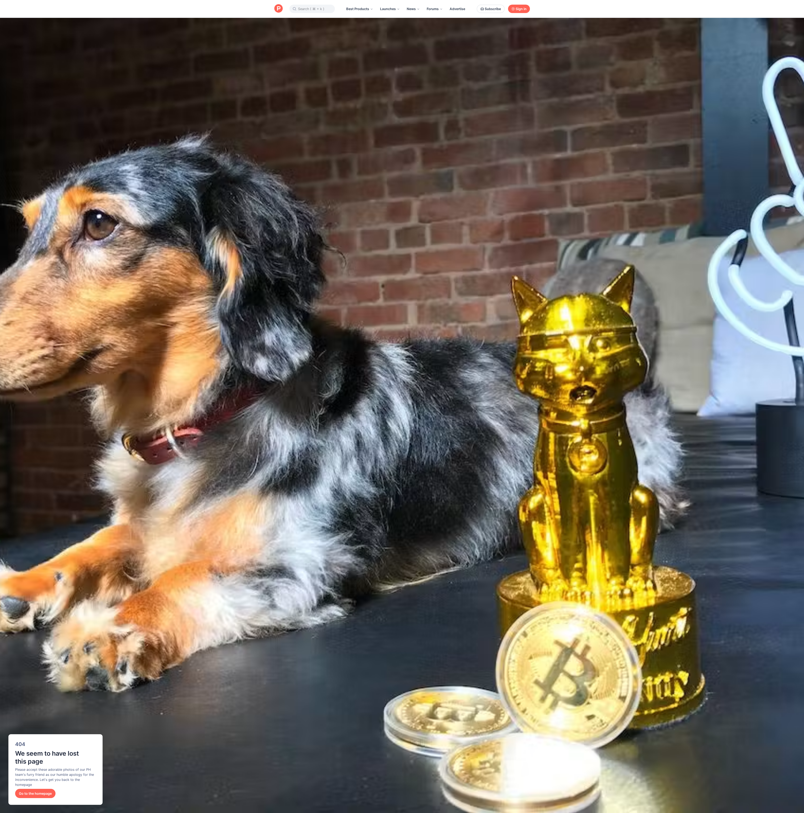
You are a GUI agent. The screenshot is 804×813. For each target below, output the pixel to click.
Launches (388, 9)
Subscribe (493, 9)
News (411, 9)
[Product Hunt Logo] (278, 8)
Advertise (457, 9)
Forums (433, 9)
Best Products (357, 9)
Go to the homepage (35, 793)
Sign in (521, 9)
